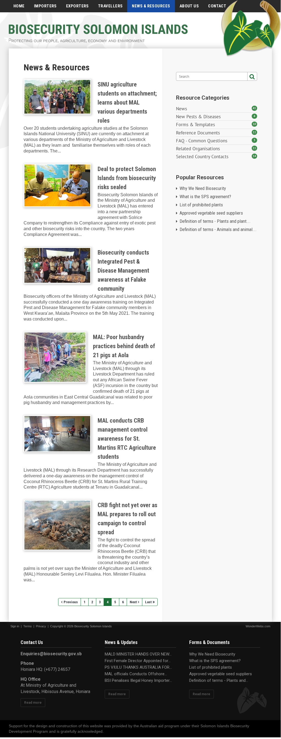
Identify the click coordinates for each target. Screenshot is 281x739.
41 (254, 108)
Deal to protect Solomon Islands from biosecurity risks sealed (57, 185)
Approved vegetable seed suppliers (211, 213)
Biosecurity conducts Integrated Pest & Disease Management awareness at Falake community (57, 265)
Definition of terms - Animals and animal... (218, 229)
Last (148, 602)
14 (254, 156)
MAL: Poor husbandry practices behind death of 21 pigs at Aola (55, 357)
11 (254, 132)
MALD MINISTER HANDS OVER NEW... (138, 654)
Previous (71, 602)
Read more (33, 703)
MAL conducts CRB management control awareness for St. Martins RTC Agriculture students (57, 433)
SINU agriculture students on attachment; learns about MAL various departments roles (57, 96)
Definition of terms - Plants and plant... (215, 221)
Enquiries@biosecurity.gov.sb (51, 653)
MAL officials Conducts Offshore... (136, 673)
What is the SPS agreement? (205, 196)
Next (133, 602)
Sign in (14, 626)
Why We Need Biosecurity (203, 188)
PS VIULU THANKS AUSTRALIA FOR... (138, 667)
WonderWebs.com (258, 626)
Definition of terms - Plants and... (218, 680)
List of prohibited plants (201, 204)
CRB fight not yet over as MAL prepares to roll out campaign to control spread (57, 525)
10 (254, 124)
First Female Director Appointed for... (138, 660)
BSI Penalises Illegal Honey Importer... (138, 680)
